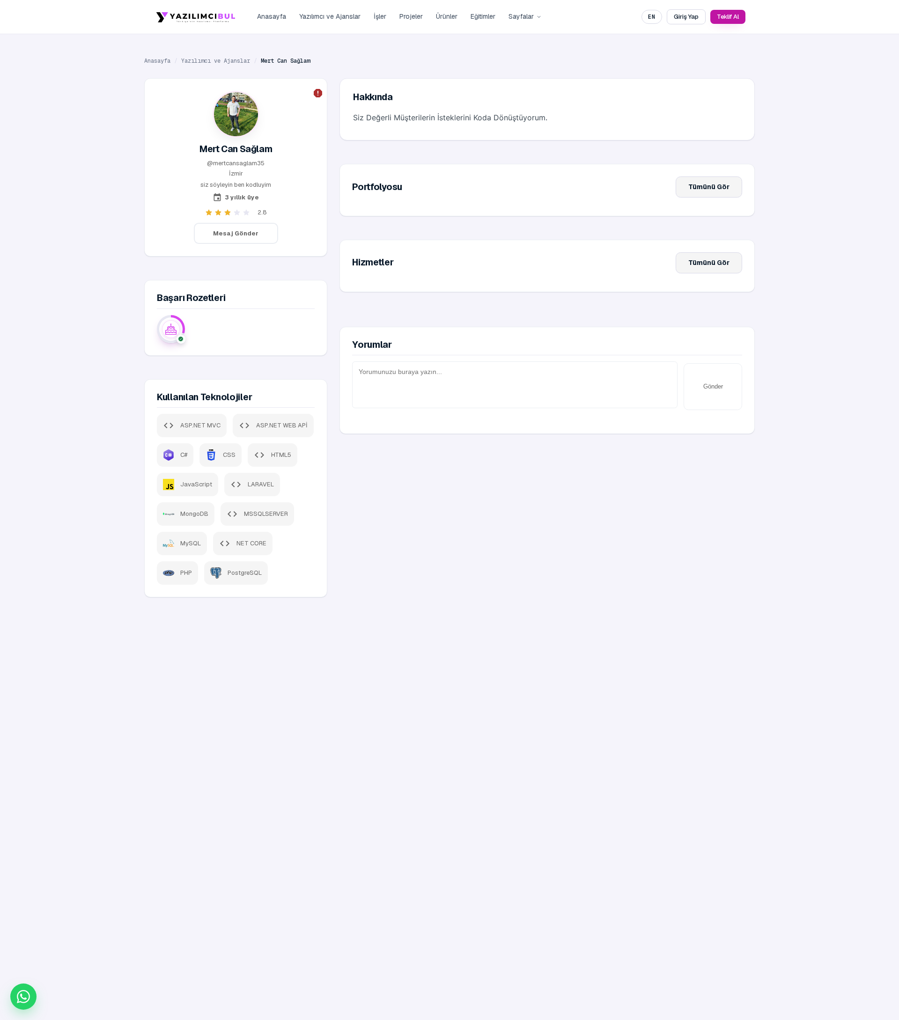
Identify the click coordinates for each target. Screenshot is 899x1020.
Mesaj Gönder (235, 233)
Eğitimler (483, 16)
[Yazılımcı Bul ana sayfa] (196, 16)
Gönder (713, 386)
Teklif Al (728, 17)
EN (652, 17)
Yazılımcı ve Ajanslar (330, 16)
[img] (171, 329)
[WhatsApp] (23, 996)
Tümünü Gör (709, 187)
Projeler (411, 16)
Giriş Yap (686, 17)
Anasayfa (271, 16)
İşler (380, 16)
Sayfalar (521, 16)
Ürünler (446, 16)
